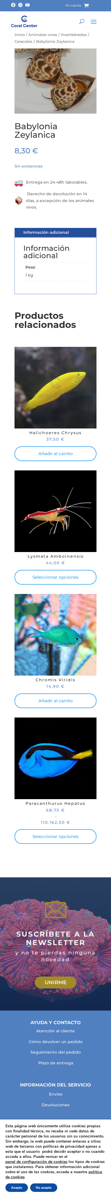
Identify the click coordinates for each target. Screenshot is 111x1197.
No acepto (44, 1187)
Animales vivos (42, 35)
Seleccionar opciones (55, 577)
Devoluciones (55, 1104)
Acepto (16, 1187)
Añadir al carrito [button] (55, 453)
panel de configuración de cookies (36, 1161)
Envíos (55, 1094)
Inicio (20, 35)
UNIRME (56, 982)
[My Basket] (90, 6)
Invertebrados (74, 35)
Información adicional (46, 232)
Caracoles (23, 41)
